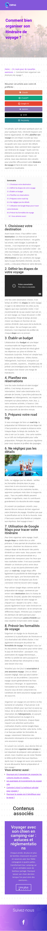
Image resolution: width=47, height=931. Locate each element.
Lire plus (23, 887)
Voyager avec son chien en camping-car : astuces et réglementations (23, 838)
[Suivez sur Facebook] (23, 922)
